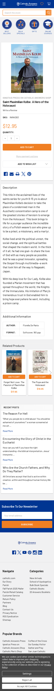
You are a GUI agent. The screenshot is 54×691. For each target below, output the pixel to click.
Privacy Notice (10, 612)
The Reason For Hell (15, 413)
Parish (6, 585)
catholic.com (9, 578)
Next (50, 372)
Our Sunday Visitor (37, 644)
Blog (5, 606)
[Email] (12, 174)
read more (8, 431)
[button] (27, 164)
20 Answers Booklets (40, 592)
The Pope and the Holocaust (40, 383)
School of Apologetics (40, 581)
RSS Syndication (10, 616)
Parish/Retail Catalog (13, 592)
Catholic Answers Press (14, 640)
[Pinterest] (29, 174)
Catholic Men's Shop (12, 651)
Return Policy (9, 599)
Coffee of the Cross (37, 640)
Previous (4, 372)
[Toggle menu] (4, 4)
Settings (27, 673)
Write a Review (10, 110)
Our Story (7, 581)
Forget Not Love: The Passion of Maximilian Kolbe (14, 385)
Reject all (27, 680)
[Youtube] (24, 552)
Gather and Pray (35, 647)
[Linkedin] (40, 552)
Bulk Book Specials (39, 585)
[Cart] (49, 4)
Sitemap (7, 619)
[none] (27, 68)
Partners (7, 602)
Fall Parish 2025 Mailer (13, 588)
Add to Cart (14, 377)
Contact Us (8, 609)
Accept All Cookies (27, 686)
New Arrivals (36, 578)
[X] (23, 174)
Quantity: (8, 132)
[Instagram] (34, 552)
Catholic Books (37, 588)
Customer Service (11, 595)
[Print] (17, 174)
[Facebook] (6, 174)
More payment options (27, 156)
